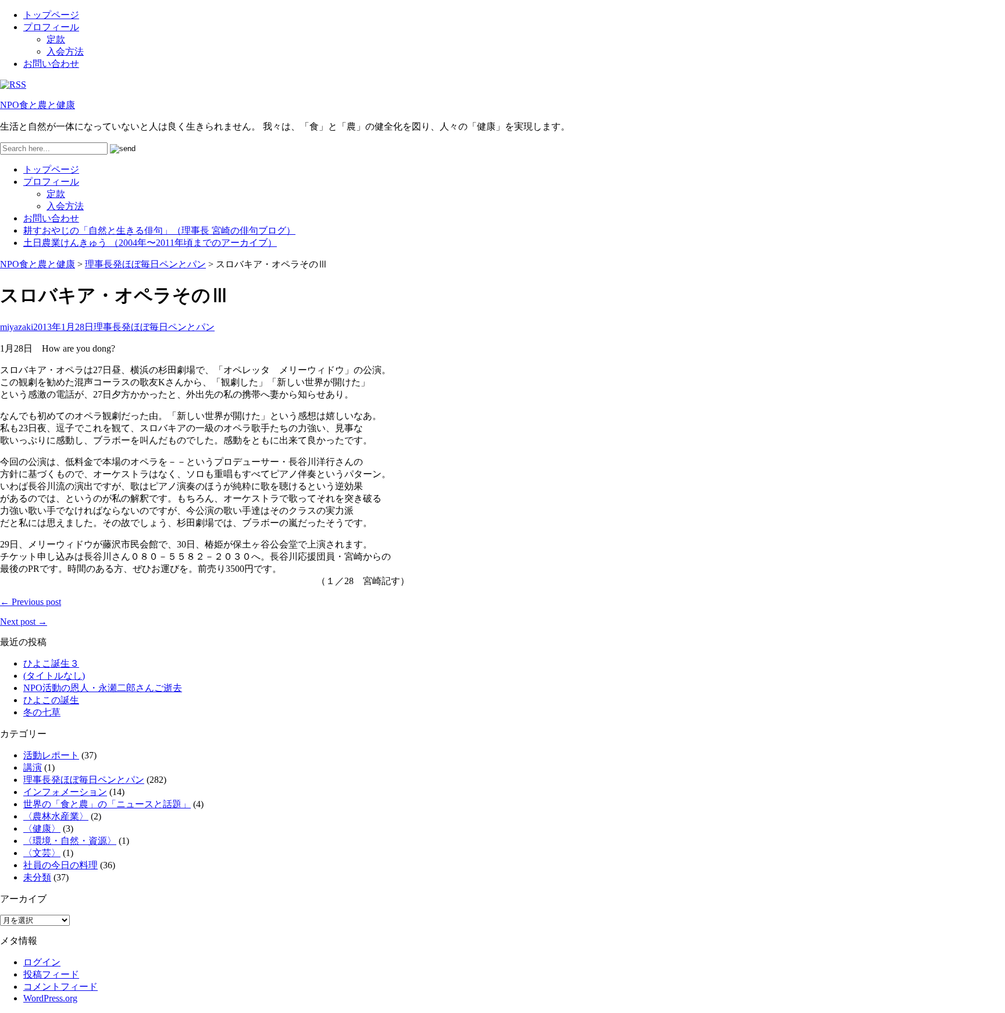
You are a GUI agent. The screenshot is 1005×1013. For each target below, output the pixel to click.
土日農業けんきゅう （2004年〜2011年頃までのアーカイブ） (150, 243)
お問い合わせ (51, 64)
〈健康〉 (41, 828)
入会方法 (65, 51)
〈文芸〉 (41, 853)
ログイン (41, 962)
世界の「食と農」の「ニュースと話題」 (107, 804)
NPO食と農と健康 (37, 105)
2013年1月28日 (63, 327)
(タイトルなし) (54, 676)
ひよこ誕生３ (51, 663)
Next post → (23, 622)
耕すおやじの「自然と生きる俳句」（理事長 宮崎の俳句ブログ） (159, 230)
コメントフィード (60, 986)
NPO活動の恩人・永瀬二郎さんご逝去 (102, 688)
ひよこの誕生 (51, 700)
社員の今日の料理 (60, 865)
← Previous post (30, 602)
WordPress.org (50, 998)
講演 (32, 767)
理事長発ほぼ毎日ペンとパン (145, 264)
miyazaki (16, 327)
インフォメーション (65, 792)
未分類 (37, 877)
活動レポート (51, 755)
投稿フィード (51, 974)
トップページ (51, 15)
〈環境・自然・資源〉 (69, 841)
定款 (56, 39)
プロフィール (51, 27)
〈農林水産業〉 (55, 816)
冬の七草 (41, 712)
